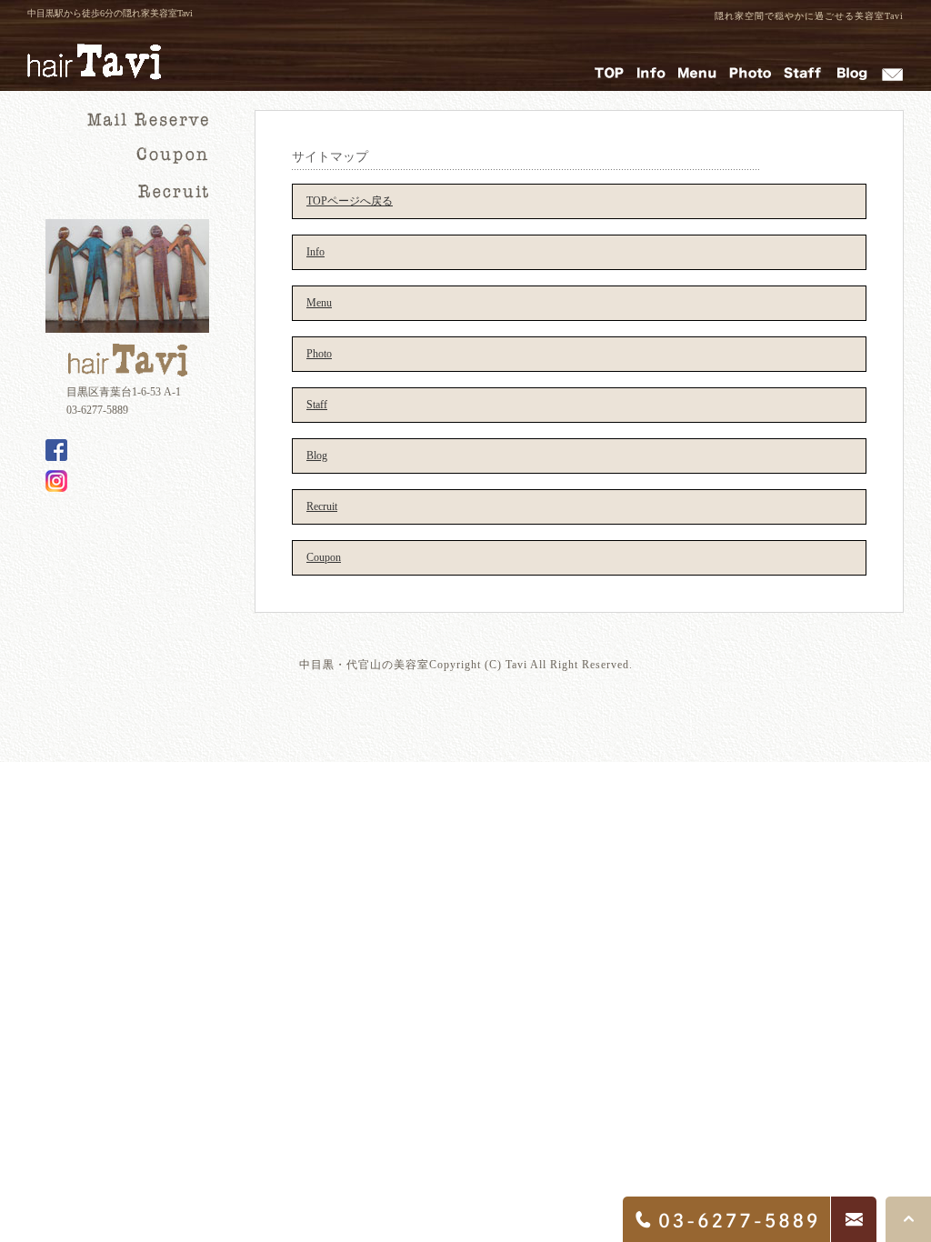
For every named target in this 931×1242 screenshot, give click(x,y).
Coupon (323, 557)
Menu (319, 302)
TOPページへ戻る (349, 201)
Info (315, 251)
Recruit (321, 506)
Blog (316, 455)
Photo (319, 353)
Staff (316, 404)
